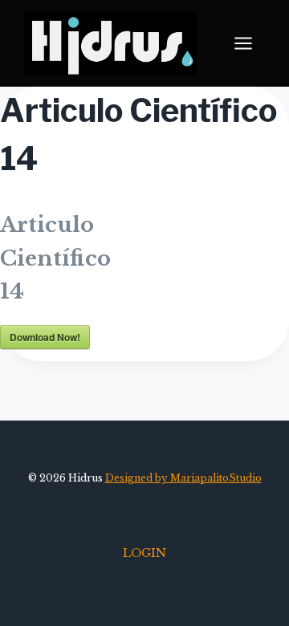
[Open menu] (251, 44)
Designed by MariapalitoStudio (183, 478)
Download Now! (45, 337)
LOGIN (144, 553)
